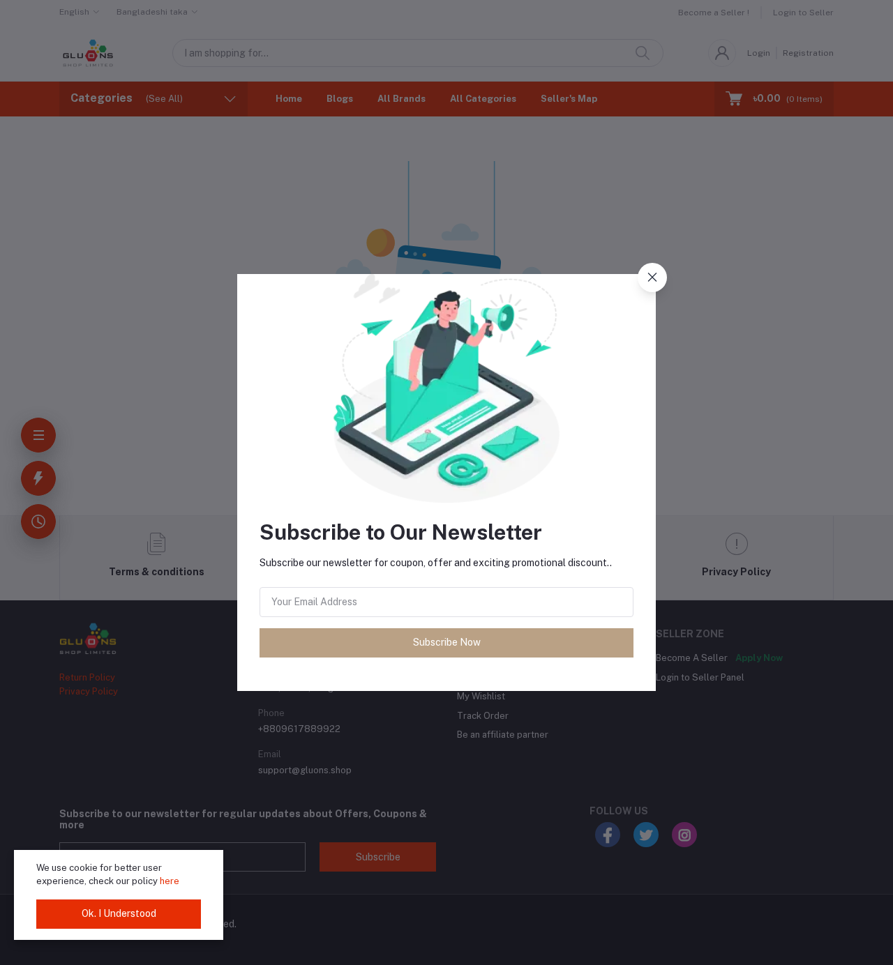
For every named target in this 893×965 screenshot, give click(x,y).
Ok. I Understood (119, 913)
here (169, 881)
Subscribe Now (447, 642)
